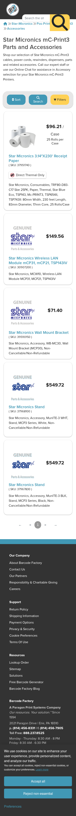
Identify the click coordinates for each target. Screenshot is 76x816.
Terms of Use (18, 642)
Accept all (38, 781)
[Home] (5, 23)
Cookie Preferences (23, 635)
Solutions (15, 675)
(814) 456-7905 (51, 728)
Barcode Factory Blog (24, 688)
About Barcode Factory (25, 562)
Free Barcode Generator (26, 682)
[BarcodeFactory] (12, 9)
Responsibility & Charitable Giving (33, 582)
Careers (14, 589)
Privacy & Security (22, 629)
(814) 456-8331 (24, 728)
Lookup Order (19, 662)
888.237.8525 (33, 733)
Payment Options (21, 622)
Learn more (42, 769)
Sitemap (15, 669)
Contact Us (17, 569)
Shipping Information (24, 616)
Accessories (16, 28)
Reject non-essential (38, 793)
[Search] (60, 22)
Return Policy (18, 609)
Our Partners (18, 576)
